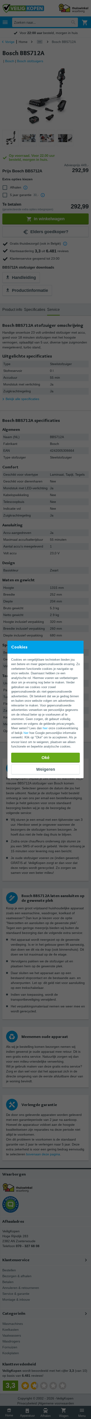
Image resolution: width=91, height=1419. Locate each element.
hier (45, 728)
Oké (45, 757)
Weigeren (45, 769)
